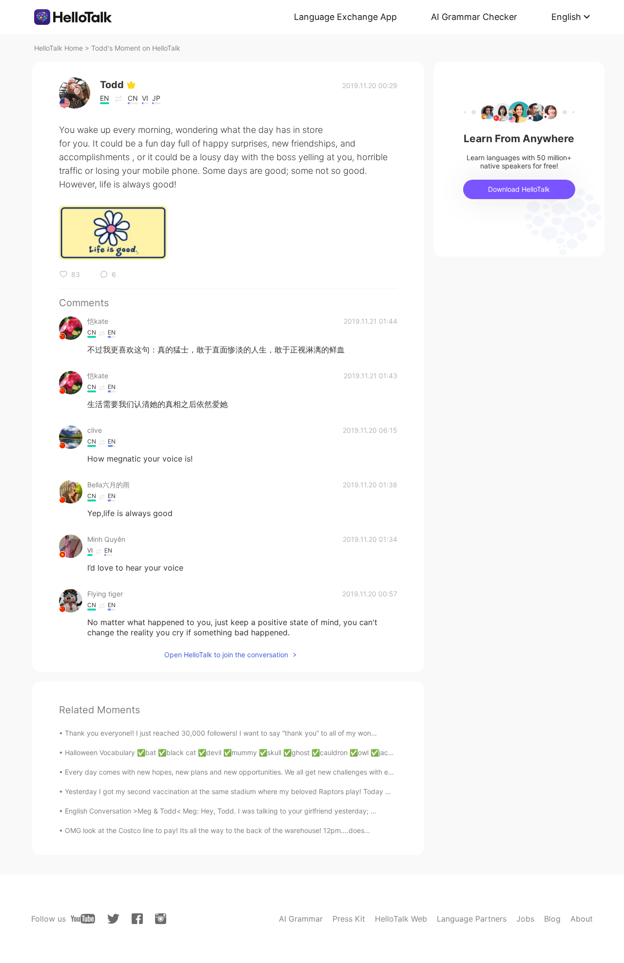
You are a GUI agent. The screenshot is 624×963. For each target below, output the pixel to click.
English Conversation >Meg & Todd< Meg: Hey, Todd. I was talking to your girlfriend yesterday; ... (220, 811)
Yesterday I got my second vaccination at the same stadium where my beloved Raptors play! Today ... (228, 791)
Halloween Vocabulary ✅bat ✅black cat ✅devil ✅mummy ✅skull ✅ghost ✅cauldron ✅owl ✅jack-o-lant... (242, 752)
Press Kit (348, 919)
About (581, 919)
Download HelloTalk (519, 189)
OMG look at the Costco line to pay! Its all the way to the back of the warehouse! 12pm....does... (217, 830)
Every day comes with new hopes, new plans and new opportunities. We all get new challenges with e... (229, 772)
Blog (552, 919)
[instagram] (160, 918)
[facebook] (137, 918)
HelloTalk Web (401, 919)
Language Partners (472, 919)
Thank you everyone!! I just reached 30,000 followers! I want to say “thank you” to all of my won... (221, 733)
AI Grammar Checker (474, 17)
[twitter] (113, 919)
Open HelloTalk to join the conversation (226, 654)
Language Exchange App (345, 17)
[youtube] (83, 919)
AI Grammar (301, 919)
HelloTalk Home (58, 48)
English (566, 17)
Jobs (525, 919)
